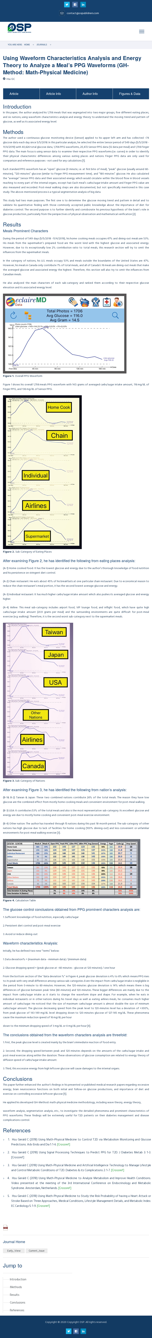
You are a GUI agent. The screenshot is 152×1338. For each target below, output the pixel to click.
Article (14, 93)
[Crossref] (63, 1144)
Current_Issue (37, 1250)
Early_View (14, 1250)
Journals (42, 45)
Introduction (18, 1279)
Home (27, 45)
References (17, 1310)
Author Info (90, 93)
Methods (16, 1287)
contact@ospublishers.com (83, 13)
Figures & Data (129, 93)
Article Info (53, 93)
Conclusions (17, 1302)
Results (14, 1294)
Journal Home (14, 1241)
